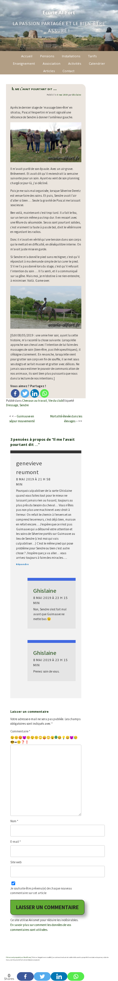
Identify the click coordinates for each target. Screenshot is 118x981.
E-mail (15, 842)
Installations (71, 56)
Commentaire (20, 731)
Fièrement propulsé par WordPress (18, 957)
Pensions (47, 56)
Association (51, 63)
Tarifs (92, 56)
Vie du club (55, 401)
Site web (15, 862)
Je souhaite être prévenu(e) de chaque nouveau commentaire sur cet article (41, 890)
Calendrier (97, 63)
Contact (68, 71)
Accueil (26, 56)
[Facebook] (15, 393)
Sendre (24, 405)
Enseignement (24, 63)
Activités (74, 63)
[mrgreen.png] (56, 737)
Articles (49, 71)
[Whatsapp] (44, 393)
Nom (14, 821)
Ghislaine (76, 94)
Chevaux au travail (34, 401)
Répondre (22, 564)
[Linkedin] (34, 393)
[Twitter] (25, 393)
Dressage (12, 405)
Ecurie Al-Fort (59, 12)
